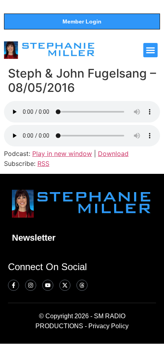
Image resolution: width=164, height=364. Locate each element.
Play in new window (62, 154)
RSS (43, 163)
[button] (150, 50)
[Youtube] (47, 285)
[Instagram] (30, 285)
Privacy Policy (108, 326)
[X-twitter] (64, 285)
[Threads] (82, 285)
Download (113, 154)
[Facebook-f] (13, 285)
